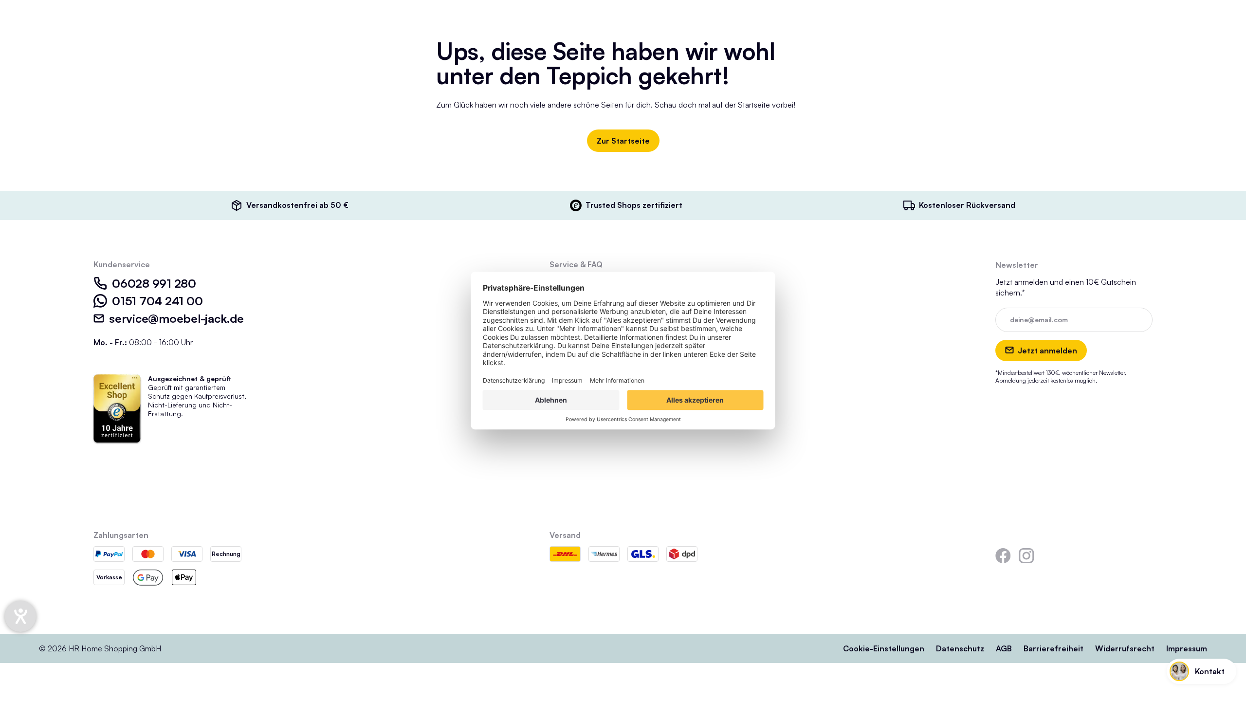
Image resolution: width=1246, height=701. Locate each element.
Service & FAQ (576, 264)
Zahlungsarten (120, 535)
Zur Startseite (623, 141)
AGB (1004, 648)
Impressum (1186, 648)
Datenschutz (960, 648)
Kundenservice (121, 264)
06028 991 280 (154, 283)
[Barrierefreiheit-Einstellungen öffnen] (20, 616)
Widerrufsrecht (1124, 648)
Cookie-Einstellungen (883, 648)
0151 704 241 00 (157, 301)
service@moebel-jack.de (176, 318)
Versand (565, 535)
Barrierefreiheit (1053, 648)
